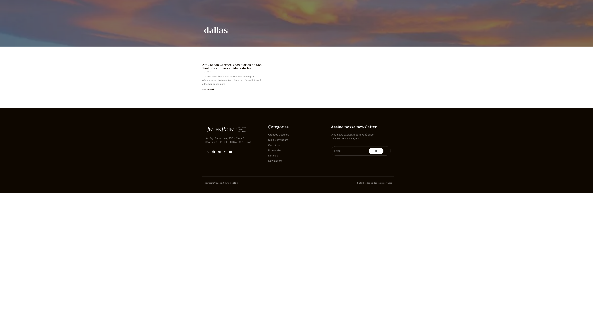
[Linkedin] (219, 152)
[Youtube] (230, 152)
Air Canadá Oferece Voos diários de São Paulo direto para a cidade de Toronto (232, 67)
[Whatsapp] (208, 152)
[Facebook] (214, 152)
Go (376, 151)
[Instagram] (225, 152)
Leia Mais (207, 89)
